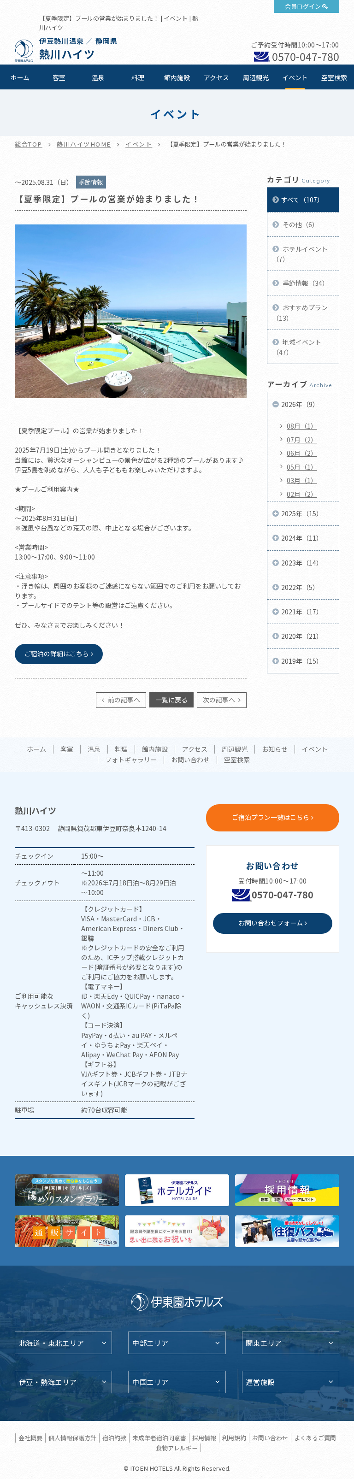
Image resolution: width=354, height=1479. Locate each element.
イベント (295, 77)
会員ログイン (303, 6)
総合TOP (28, 144)
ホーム (20, 77)
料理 (137, 77)
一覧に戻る (171, 699)
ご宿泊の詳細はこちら (56, 653)
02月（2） (302, 494)
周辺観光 (256, 77)
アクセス (216, 77)
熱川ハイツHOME (84, 144)
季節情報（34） (305, 283)
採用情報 (204, 1437)
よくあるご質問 (315, 1437)
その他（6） (300, 224)
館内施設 (177, 77)
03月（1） (302, 480)
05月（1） (302, 466)
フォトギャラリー (131, 760)
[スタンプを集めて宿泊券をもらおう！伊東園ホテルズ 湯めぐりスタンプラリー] (67, 1190)
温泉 (98, 77)
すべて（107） (302, 199)
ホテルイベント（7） (300, 254)
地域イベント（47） (296, 347)
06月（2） (302, 453)
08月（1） (302, 425)
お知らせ (275, 749)
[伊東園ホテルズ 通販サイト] (67, 1231)
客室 (59, 77)
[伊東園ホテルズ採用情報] (287, 1190)
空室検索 (334, 77)
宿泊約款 (114, 1437)
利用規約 (234, 1437)
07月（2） (302, 439)
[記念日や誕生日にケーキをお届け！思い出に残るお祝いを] (177, 1231)
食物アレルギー (177, 1448)
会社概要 (30, 1437)
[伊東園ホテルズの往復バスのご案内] (287, 1231)
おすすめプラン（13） (300, 312)
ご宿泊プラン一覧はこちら (270, 817)
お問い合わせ (190, 760)
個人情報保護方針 (72, 1437)
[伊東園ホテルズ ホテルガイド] (177, 1190)
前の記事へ (123, 699)
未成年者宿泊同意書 (159, 1437)
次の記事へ (219, 699)
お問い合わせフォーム (270, 922)
